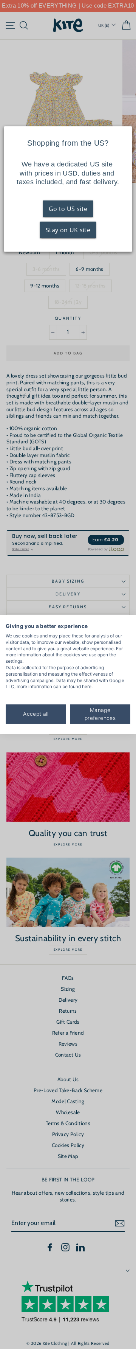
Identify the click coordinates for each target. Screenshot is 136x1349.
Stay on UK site (68, 230)
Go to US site (68, 209)
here (86, 687)
